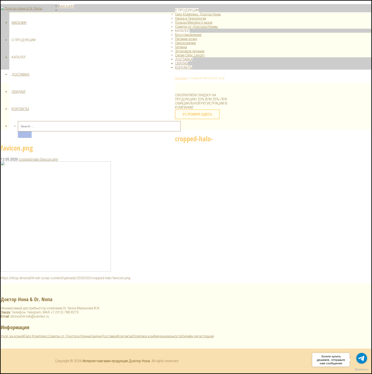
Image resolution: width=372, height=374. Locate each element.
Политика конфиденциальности (157, 336)
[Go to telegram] (361, 358)
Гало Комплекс (36, 336)
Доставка (109, 336)
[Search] (25, 134)
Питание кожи (186, 39)
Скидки (95, 336)
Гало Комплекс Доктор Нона (198, 14)
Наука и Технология (190, 18)
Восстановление (188, 35)
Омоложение (185, 43)
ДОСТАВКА (20, 74)
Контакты (124, 336)
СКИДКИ (18, 92)
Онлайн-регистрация (198, 336)
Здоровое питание (190, 51)
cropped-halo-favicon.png (38, 159)
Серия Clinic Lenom (190, 55)
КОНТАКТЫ (20, 109)
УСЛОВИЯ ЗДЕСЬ (197, 114)
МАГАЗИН (19, 23)
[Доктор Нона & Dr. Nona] (21, 8)
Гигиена (181, 47)
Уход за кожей (12, 336)
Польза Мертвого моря (193, 22)
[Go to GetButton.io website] (362, 369)
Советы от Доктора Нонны (196, 27)
